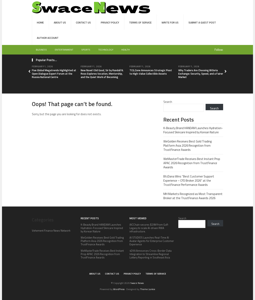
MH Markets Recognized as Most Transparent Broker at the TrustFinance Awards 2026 (193, 196)
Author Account (48, 38)
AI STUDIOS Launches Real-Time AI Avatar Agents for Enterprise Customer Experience (151, 241)
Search (167, 101)
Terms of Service (140, 22)
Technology (105, 50)
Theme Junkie (147, 289)
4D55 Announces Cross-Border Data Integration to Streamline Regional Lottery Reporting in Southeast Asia (150, 254)
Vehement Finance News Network (51, 231)
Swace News (137, 283)
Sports (85, 50)
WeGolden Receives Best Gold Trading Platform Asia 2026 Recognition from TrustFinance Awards (187, 145)
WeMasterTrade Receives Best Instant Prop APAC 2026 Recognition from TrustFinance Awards (191, 163)
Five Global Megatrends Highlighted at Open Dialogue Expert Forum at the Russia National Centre (54, 73)
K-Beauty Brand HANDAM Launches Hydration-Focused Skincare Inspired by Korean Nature (193, 130)
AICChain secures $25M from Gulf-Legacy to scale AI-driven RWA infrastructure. (149, 228)
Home (40, 22)
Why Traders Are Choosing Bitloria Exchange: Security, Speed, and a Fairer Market (200, 73)
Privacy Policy (110, 22)
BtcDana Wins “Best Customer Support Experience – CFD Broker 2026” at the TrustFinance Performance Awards (188, 180)
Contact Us (83, 22)
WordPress (119, 289)
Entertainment (64, 50)
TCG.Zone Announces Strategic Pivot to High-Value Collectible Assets (150, 72)
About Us (60, 22)
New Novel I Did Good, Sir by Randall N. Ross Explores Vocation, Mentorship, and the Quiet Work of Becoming (102, 73)
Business (41, 50)
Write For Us (170, 22)
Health (125, 50)
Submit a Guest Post (202, 22)
